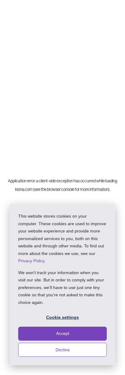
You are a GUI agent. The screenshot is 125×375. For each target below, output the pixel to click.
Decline (63, 349)
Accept (62, 333)
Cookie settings (62, 317)
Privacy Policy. (32, 260)
